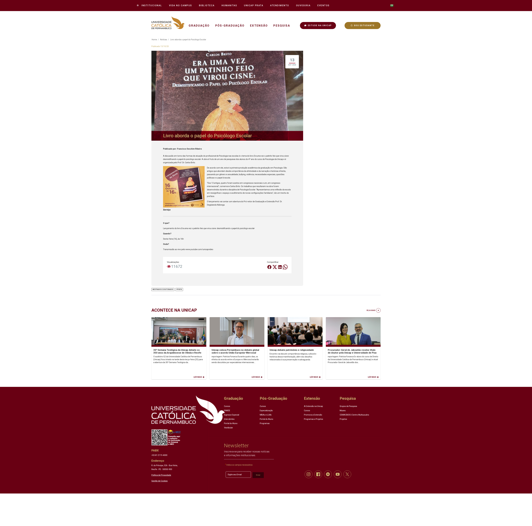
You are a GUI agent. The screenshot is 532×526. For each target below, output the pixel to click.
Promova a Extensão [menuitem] (313, 415)
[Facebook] (269, 267)
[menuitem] (150, 5)
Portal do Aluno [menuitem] (230, 423)
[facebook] (318, 474)
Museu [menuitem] (343, 410)
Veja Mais (370, 310)
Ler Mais (198, 377)
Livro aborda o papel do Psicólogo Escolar (188, 39)
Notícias (163, 39)
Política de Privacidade (161, 475)
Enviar (258, 475)
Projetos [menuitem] (343, 419)
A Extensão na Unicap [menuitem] (313, 406)
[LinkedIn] (280, 267)
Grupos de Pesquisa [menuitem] (348, 406)
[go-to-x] (168, 22)
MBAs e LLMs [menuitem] (266, 415)
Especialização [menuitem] (266, 410)
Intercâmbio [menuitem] (229, 419)
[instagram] (308, 474)
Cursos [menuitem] (227, 406)
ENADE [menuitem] (227, 410)
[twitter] (347, 474)
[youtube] (338, 474)
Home (154, 39)
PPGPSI (179, 289)
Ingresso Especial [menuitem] (231, 415)
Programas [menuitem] (265, 423)
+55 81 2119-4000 (159, 455)
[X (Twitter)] (274, 267)
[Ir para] (188, 410)
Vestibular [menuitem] (228, 428)
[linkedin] (328, 474)
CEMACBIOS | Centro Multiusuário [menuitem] (354, 415)
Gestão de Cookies (159, 481)
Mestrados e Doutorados (163, 289)
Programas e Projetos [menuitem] (313, 419)
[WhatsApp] (285, 267)
